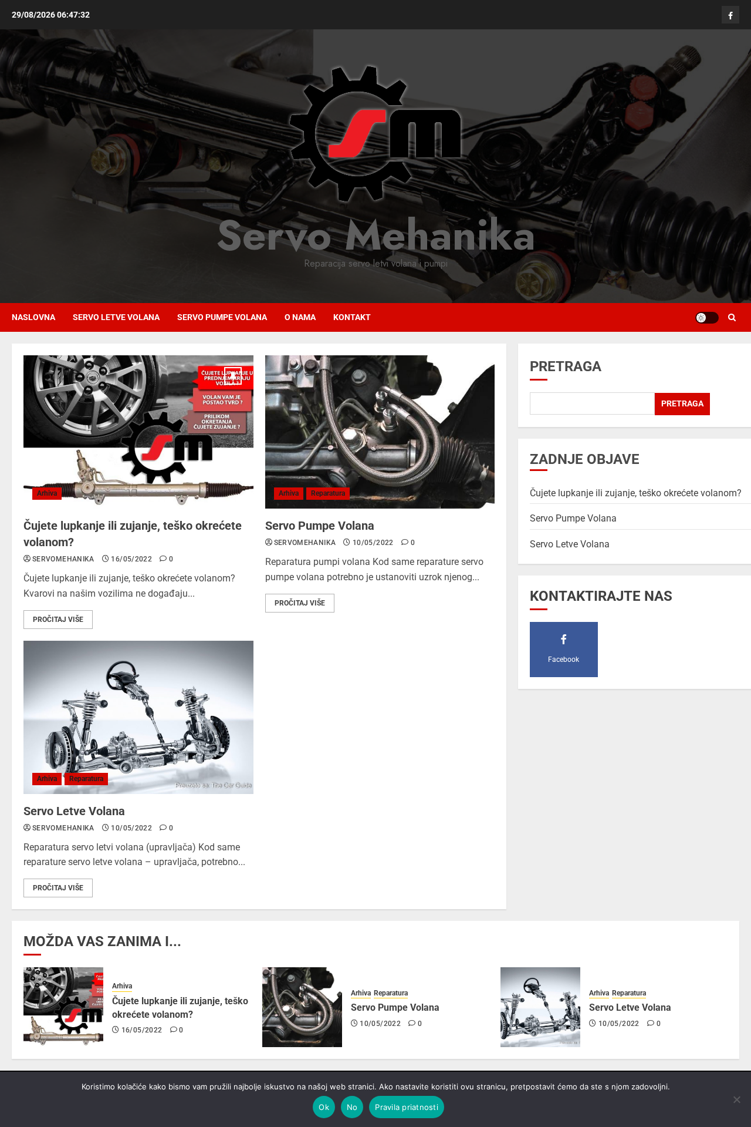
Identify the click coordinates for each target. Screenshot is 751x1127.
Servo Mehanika (376, 234)
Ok (324, 1107)
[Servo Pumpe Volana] (380, 432)
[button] (732, 317)
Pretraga (565, 366)
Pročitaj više (58, 619)
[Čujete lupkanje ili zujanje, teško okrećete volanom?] (138, 432)
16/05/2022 (131, 559)
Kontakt (352, 317)
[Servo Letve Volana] (138, 717)
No (352, 1107)
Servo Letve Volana (116, 317)
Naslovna (33, 317)
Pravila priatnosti (406, 1107)
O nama (300, 317)
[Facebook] (730, 14)
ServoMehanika (63, 559)
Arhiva (47, 493)
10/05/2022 (373, 543)
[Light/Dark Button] (707, 318)
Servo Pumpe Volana (222, 317)
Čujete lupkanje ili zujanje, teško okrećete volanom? (636, 493)
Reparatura (328, 493)
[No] (736, 1099)
